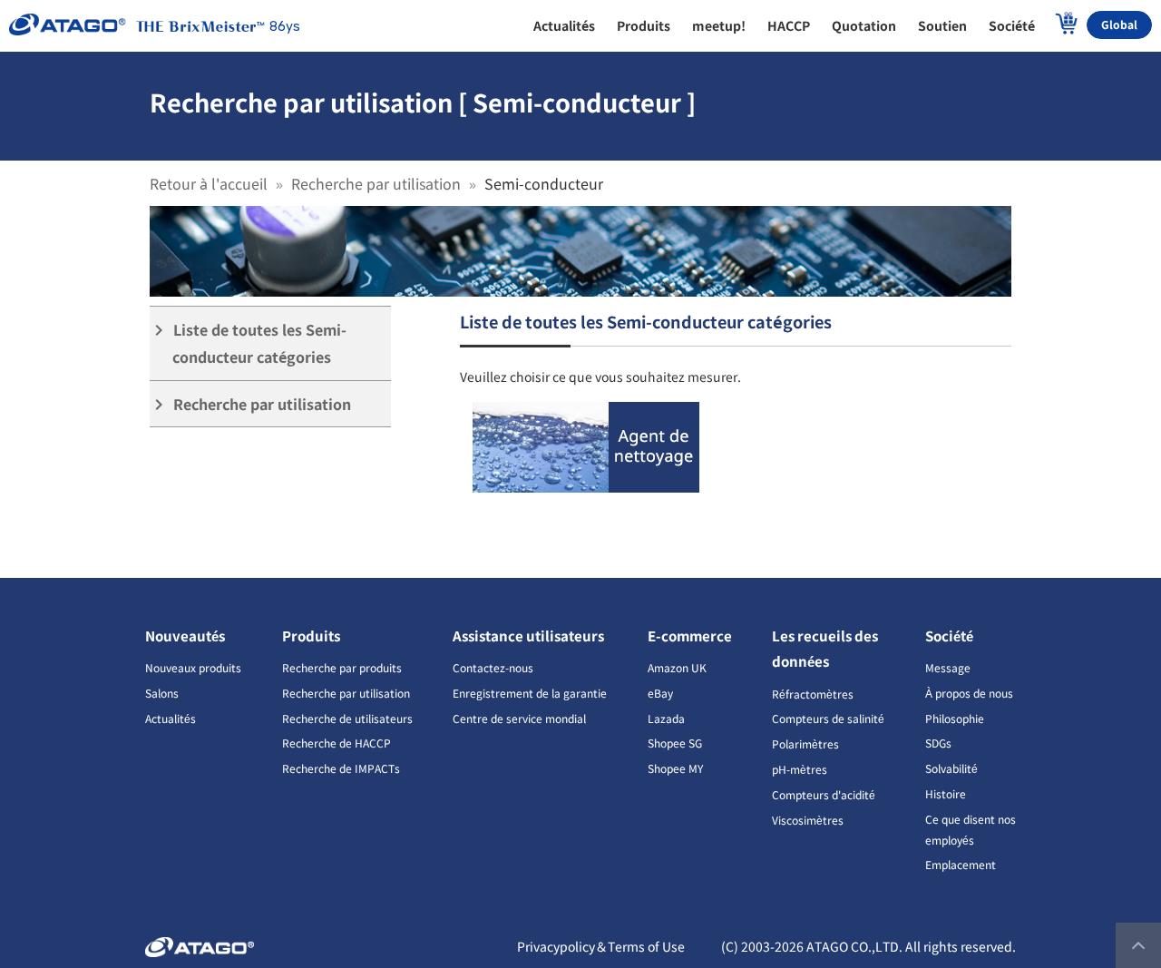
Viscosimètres (808, 819)
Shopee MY (675, 768)
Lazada (666, 718)
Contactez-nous (493, 667)
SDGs (938, 742)
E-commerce (690, 635)
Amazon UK (677, 667)
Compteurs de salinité (828, 718)
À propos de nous (969, 692)
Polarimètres (805, 743)
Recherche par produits (342, 667)
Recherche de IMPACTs (341, 768)
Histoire (945, 793)
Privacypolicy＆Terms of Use (601, 946)
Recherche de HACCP (336, 742)
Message (948, 667)
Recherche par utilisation (376, 183)
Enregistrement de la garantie (530, 692)
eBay (660, 692)
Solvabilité (951, 768)
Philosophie (954, 718)
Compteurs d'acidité (823, 794)
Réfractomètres (813, 693)
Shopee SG (675, 742)
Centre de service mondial (519, 718)
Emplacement (960, 864)
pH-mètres (799, 769)
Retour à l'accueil (209, 183)
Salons (162, 692)
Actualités (170, 718)
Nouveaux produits (193, 667)
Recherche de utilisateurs (347, 718)
